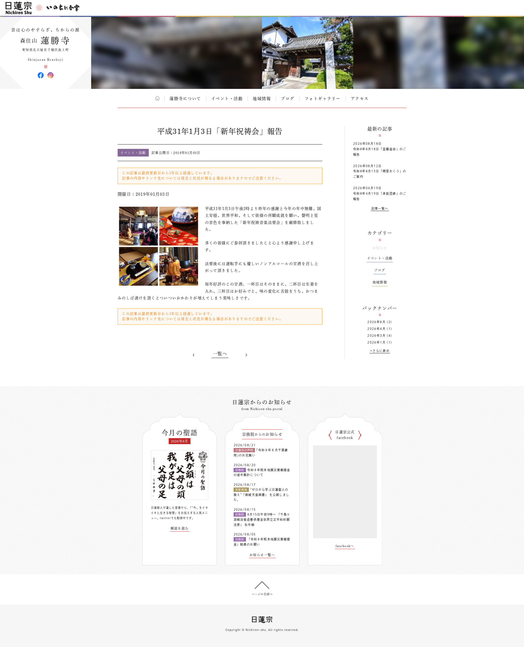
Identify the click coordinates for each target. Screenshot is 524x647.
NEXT (246, 355)
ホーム (157, 98)
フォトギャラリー (323, 99)
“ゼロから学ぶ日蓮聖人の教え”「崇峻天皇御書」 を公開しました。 (261, 494)
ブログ (287, 99)
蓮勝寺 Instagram (50, 75)
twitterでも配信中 (173, 518)
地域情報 (262, 99)
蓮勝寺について (185, 99)
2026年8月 (376, 321)
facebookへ (345, 545)
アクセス (360, 99)
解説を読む (180, 528)
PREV (194, 355)
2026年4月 (376, 328)
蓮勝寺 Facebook (41, 75)
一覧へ (220, 353)
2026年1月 (376, 342)
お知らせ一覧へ (262, 554)
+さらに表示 (379, 350)
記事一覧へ (379, 208)
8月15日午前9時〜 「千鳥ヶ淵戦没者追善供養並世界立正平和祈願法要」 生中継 (262, 519)
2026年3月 (376, 335)
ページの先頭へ (262, 594)
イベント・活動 (227, 99)
